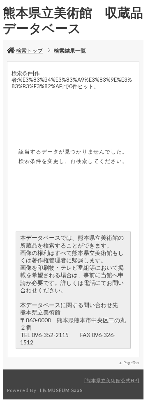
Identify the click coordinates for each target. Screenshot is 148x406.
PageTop (131, 362)
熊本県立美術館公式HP (111, 380)
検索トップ (29, 50)
